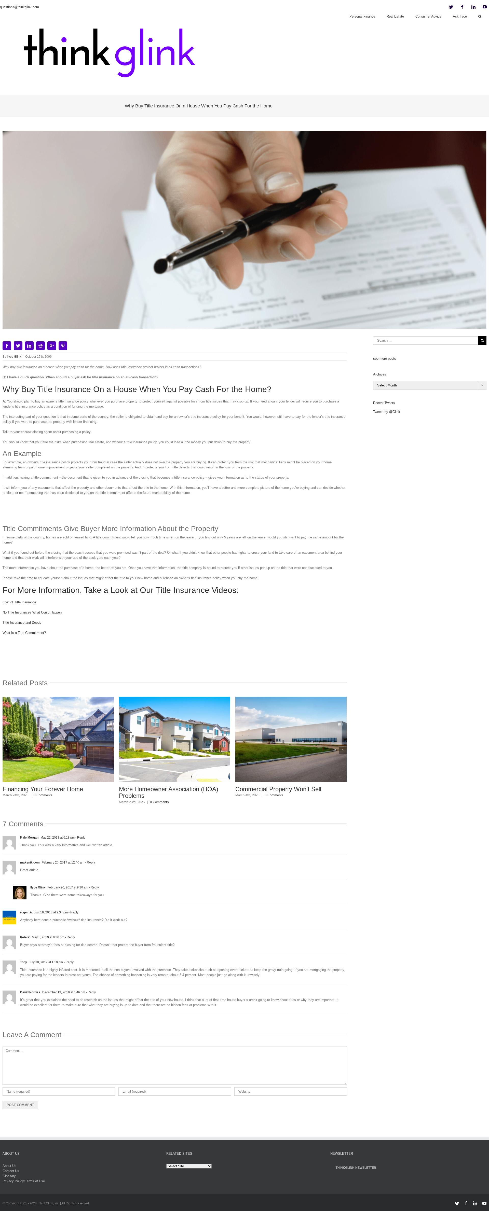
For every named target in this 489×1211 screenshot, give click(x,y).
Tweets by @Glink (386, 412)
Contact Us (11, 1171)
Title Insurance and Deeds (22, 622)
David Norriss (30, 992)
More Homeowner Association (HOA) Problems (104, 792)
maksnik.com (30, 862)
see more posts (384, 358)
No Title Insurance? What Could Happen (32, 612)
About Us (9, 1166)
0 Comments (95, 802)
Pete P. (25, 937)
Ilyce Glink (14, 356)
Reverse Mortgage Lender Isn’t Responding (329, 792)
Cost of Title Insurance (19, 602)
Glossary (9, 1176)
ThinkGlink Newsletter (356, 1168)
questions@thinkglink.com (19, 7)
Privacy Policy (13, 1181)
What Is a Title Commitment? (24, 633)
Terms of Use (35, 1181)
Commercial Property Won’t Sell (214, 789)
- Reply (80, 837)
